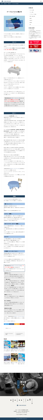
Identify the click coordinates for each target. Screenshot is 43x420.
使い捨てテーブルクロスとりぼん (15, 168)
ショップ (23, 400)
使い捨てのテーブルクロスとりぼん (15, 265)
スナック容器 (31, 12)
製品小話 (31, 20)
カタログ (25, 400)
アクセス (17, 400)
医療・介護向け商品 (32, 16)
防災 (30, 24)
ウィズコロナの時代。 (32, 29)
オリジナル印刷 (32, 400)
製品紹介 (31, 22)
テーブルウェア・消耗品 (33, 14)
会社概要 (18, 384)
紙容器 (30, 18)
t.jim (8, 328)
